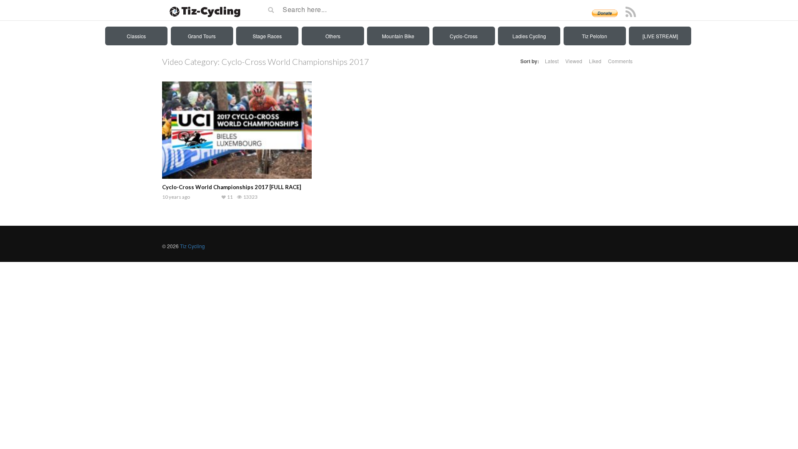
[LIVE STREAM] (660, 35)
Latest (552, 60)
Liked (595, 60)
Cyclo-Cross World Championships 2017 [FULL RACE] (231, 187)
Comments (620, 60)
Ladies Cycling (529, 35)
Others (332, 35)
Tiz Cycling (192, 245)
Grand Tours (202, 35)
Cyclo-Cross (464, 35)
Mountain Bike (398, 35)
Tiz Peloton (594, 35)
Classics (136, 35)
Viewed (573, 60)
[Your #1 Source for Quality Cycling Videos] (202, 10)
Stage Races (267, 35)
